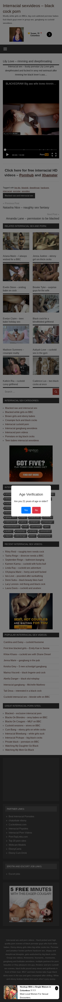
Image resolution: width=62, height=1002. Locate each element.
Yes (26, 510)
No (36, 510)
